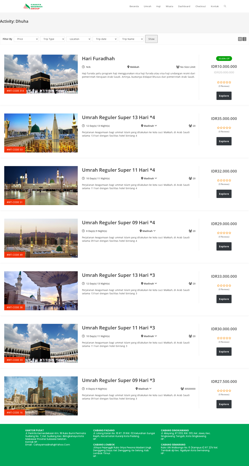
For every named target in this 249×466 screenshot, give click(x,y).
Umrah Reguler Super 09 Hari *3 (118, 380)
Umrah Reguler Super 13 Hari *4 (118, 117)
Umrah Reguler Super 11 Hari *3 (118, 327)
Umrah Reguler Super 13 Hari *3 (118, 275)
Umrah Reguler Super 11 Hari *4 (118, 170)
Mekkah (134, 67)
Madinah (149, 125)
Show (151, 39)
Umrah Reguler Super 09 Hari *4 (118, 222)
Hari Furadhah (98, 58)
